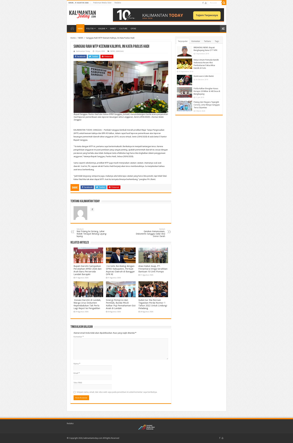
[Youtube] (205, 3)
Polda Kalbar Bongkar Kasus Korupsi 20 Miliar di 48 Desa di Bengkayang (207, 91)
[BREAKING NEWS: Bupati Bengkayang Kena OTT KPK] (184, 51)
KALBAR (101, 28)
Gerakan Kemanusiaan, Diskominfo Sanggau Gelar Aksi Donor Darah (150, 232)
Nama (77, 364)
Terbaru (207, 41)
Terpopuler (183, 41)
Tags (217, 41)
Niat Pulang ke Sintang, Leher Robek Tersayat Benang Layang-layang (92, 232)
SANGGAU (120, 51)
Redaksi (118, 3)
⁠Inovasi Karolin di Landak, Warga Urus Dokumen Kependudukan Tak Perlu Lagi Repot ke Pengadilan (87, 304)
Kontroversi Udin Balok (204, 76)
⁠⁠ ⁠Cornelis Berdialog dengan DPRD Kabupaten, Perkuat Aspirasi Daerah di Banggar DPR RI (120, 270)
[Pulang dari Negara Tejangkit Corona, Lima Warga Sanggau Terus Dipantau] (184, 106)
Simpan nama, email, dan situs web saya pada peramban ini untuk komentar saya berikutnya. (117, 392)
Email (77, 373)
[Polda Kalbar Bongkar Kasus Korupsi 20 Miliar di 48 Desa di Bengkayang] (184, 92)
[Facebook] (203, 3)
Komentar (79, 337)
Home (73, 38)
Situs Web (78, 382)
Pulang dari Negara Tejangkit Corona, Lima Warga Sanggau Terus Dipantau (207, 105)
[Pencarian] (224, 2)
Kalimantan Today (83, 51)
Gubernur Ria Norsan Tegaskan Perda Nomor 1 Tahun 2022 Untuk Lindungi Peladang (152, 304)
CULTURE (123, 28)
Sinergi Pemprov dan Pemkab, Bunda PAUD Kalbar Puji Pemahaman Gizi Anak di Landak (121, 304)
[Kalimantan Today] (82, 14)
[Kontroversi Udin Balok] (184, 80)
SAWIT (113, 28)
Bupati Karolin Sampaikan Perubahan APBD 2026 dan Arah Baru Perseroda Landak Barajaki (87, 270)
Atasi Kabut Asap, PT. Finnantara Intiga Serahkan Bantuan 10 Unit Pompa (152, 269)
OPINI (133, 28)
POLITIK (90, 28)
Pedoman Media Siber (102, 3)
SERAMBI (72, 28)
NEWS (80, 28)
